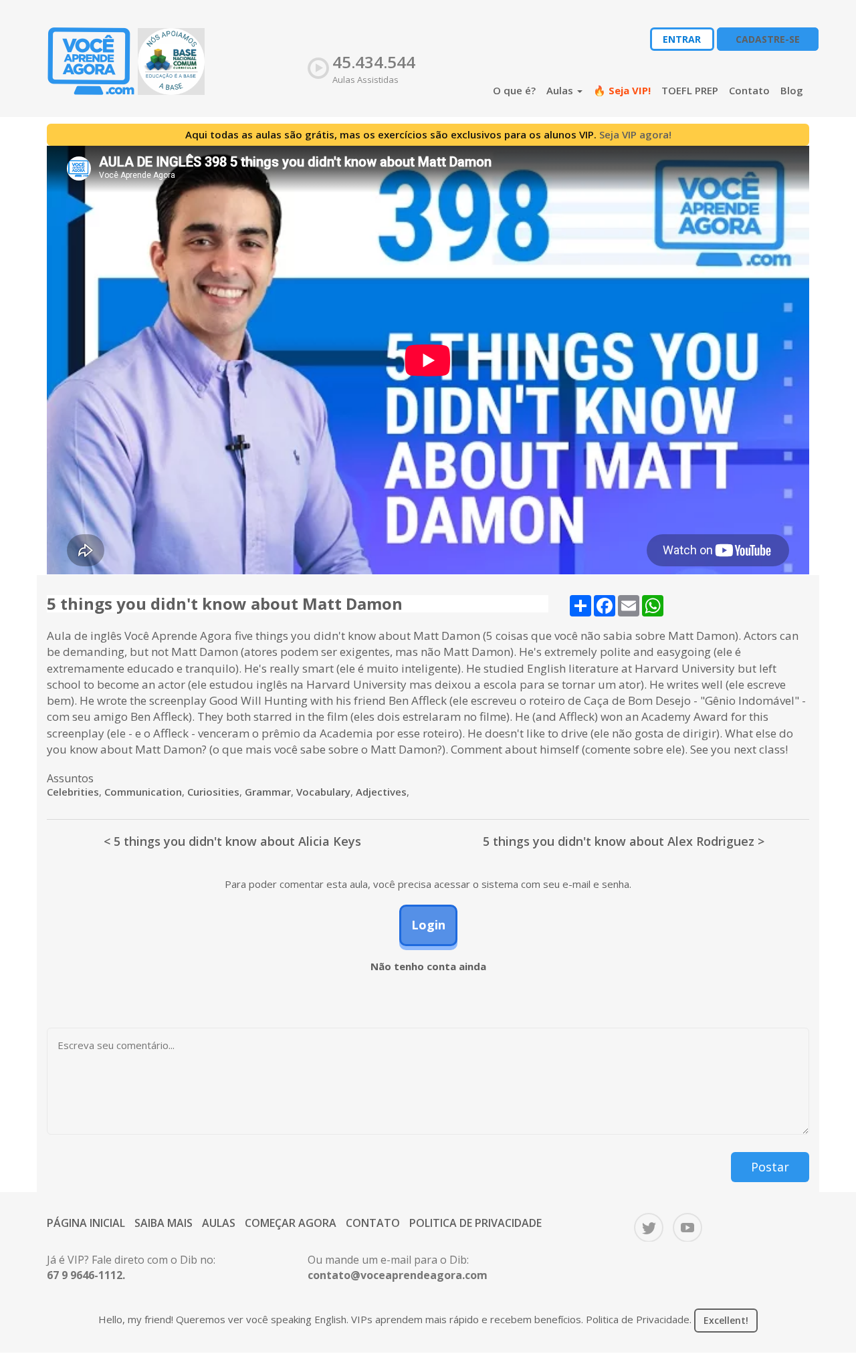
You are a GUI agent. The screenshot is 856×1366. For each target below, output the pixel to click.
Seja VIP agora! (635, 134)
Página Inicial (86, 1223)
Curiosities (213, 791)
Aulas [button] (561, 90)
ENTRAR (682, 39)
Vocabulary (323, 791)
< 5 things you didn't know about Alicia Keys (232, 841)
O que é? (514, 90)
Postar (770, 1167)
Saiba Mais (163, 1223)
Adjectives (381, 791)
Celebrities (73, 791)
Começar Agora (290, 1223)
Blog (791, 90)
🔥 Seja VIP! (622, 90)
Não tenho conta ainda (428, 966)
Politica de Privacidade (475, 1223)
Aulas (218, 1223)
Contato (749, 90)
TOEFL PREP (689, 90)
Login (428, 925)
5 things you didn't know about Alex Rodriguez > (623, 841)
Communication (143, 791)
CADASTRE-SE (768, 39)
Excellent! (726, 1320)
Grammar (268, 791)
